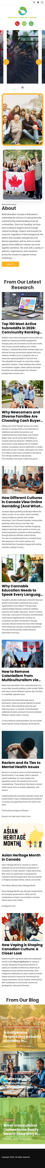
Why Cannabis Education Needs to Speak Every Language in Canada (22, 592)
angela (22, 84)
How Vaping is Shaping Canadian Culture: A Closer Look (22, 949)
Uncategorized (9, 1120)
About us (10, 264)
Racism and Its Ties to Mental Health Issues (21, 764)
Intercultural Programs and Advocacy (17, 1027)
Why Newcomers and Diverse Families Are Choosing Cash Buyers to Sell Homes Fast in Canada (22, 420)
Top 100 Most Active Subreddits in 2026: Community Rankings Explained (21, 330)
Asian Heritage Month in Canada (21, 857)
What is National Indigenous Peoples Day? (22, 68)
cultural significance (21, 962)
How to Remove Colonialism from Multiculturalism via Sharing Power (20, 678)
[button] (6, 62)
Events (22, 51)
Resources (36, 1027)
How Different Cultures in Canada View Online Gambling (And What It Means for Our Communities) (22, 506)
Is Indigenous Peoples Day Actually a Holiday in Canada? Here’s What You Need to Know (22, 1043)
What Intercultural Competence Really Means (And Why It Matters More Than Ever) (21, 1134)
